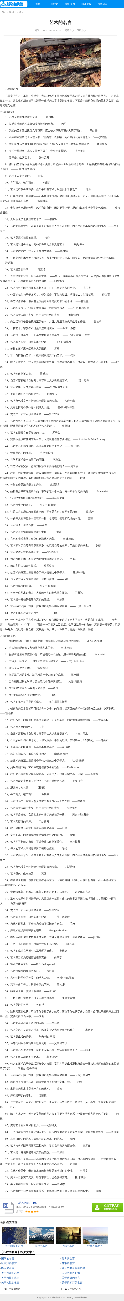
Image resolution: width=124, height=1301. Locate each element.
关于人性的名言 (10, 1282)
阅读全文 (69, 30)
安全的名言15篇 (71, 1273)
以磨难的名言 (9, 1263)
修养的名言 (68, 1258)
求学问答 (102, 4)
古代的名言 (75, 1289)
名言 (21, 12)
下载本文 (81, 30)
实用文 (54, 4)
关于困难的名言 (10, 1273)
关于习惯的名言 (10, 1277)
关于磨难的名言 (71, 1277)
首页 (38, 4)
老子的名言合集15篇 (73, 1268)
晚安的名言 (7, 1268)
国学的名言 (7, 1258)
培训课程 (86, 4)
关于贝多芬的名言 (72, 1282)
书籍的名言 (14, 1289)
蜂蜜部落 (56, 1297)
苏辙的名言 (68, 1263)
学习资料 (70, 4)
